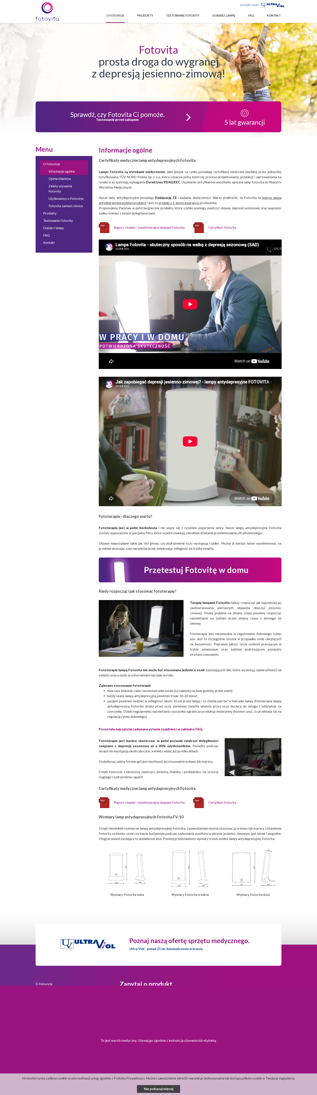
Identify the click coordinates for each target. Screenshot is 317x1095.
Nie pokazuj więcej (158, 1089)
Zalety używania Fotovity (60, 188)
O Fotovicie (115, 15)
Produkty (145, 15)
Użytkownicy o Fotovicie (66, 198)
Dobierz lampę (223, 15)
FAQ (251, 15)
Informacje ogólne (62, 171)
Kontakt (274, 15)
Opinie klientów (60, 179)
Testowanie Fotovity (182, 15)
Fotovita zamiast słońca (66, 206)
